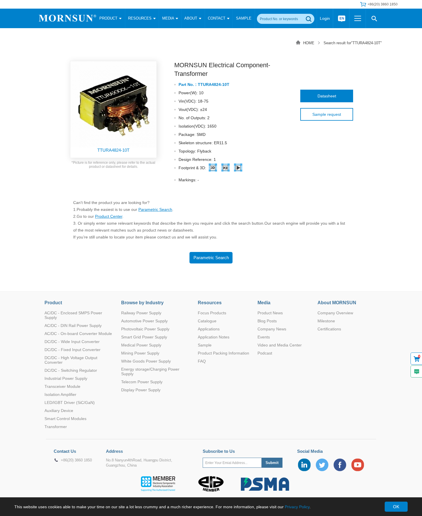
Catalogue (207, 321)
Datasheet (327, 96)
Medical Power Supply (141, 345)
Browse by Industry (142, 302)
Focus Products (212, 313)
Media (264, 302)
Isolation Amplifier (60, 394)
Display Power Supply (140, 390)
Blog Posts (267, 321)
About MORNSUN (337, 302)
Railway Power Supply (141, 313)
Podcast (265, 353)
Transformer (55, 426)
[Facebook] (340, 465)
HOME (308, 43)
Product (53, 302)
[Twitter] (322, 465)
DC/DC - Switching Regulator (70, 370)
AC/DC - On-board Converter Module (78, 333)
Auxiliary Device (58, 410)
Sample (205, 345)
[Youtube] (358, 465)
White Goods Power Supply (146, 361)
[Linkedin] (304, 465)
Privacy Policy (297, 507)
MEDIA (168, 18)
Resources (210, 302)
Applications (209, 329)
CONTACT (217, 18)
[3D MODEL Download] (213, 168)
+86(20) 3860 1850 (76, 460)
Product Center (108, 216)
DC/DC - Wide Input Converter (72, 341)
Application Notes (213, 337)
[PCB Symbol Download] (225, 168)
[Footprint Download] (238, 168)
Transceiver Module (62, 386)
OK (396, 506)
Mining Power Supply (140, 353)
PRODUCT (109, 18)
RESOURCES (140, 18)
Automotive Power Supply (144, 321)
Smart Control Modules (65, 418)
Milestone (326, 321)
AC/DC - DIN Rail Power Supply (73, 325)
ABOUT (191, 18)
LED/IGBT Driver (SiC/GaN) (69, 402)
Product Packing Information (223, 353)
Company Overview (335, 313)
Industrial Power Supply (65, 378)
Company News (272, 329)
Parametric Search (155, 209)
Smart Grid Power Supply (144, 337)
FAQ (202, 361)
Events (264, 337)
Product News (270, 313)
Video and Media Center (280, 345)
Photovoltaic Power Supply (145, 329)
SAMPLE (243, 18)
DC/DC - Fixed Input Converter (72, 349)
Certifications (329, 329)
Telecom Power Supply (141, 382)
